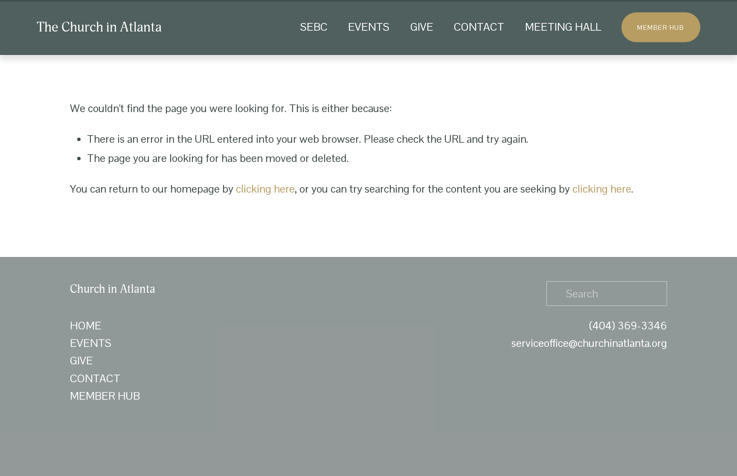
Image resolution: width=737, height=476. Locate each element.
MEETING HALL (563, 27)
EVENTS (368, 27)
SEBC (314, 27)
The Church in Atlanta (99, 27)
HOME (86, 325)
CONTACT (479, 27)
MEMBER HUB (660, 27)
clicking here (265, 189)
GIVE (421, 27)
